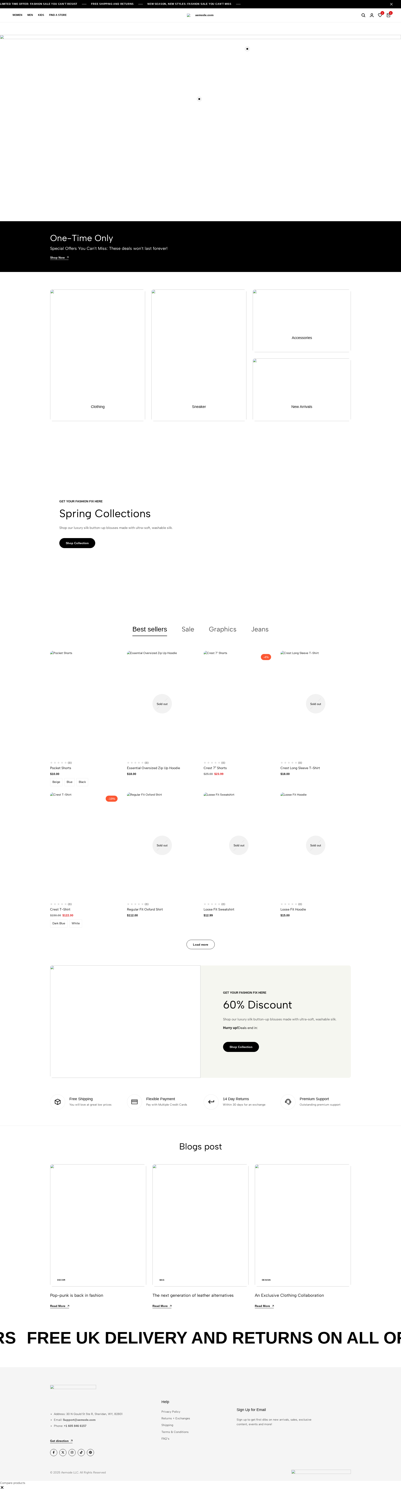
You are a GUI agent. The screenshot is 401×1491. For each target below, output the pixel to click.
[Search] (363, 15)
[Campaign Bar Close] (393, 4)
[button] (380, 15)
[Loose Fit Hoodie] (315, 845)
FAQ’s (165, 1438)
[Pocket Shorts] (85, 704)
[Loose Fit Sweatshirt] (239, 845)
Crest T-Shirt (60, 909)
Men (30, 15)
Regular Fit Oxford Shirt (145, 909)
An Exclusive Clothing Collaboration (289, 1295)
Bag (162, 1280)
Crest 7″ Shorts (215, 768)
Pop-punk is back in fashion (76, 1295)
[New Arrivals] (302, 389)
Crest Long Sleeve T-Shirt (300, 768)
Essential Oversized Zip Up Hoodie (153, 768)
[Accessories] (302, 321)
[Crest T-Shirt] (85, 845)
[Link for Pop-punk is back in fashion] (98, 1225)
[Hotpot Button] (199, 99)
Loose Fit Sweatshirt (219, 909)
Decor (61, 1280)
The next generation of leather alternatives (193, 1295)
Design (266, 1280)
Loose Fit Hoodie (293, 909)
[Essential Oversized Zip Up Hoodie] (162, 704)
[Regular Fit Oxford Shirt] (162, 845)
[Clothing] (97, 355)
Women (17, 15)
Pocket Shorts (60, 768)
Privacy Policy (170, 1412)
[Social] (53, 1452)
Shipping (167, 1425)
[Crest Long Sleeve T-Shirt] (315, 704)
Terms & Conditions (175, 1432)
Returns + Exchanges (175, 1418)
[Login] (372, 15)
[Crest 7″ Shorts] (239, 704)
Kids (41, 15)
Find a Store (58, 15)
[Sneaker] (198, 355)
